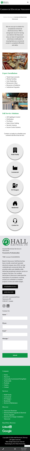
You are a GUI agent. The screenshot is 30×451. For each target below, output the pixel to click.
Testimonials (7, 381)
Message (5, 338)
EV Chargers (7, 399)
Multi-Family (7, 394)
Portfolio (6, 383)
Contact (6, 387)
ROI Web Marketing (19, 443)
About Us (7, 377)
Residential (7, 401)
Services (10, 17)
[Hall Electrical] (5, 2)
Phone (4, 323)
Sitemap (25, 437)
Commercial (7, 397)
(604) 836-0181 (9, 292)
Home (5, 17)
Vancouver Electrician (10, 410)
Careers (6, 385)
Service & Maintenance (11, 403)
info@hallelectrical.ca (10, 286)
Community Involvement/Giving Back (15, 379)
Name (4, 314)
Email (4, 331)
